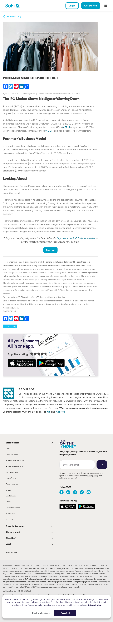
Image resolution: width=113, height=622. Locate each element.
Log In (72, 5)
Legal (8, 544)
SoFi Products (12, 443)
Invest (8, 490)
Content (7, 326)
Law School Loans (13, 507)
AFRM (66, 127)
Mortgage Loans (12, 472)
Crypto (8, 502)
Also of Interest (13, 532)
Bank (8, 449)
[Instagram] (82, 492)
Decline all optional (41, 613)
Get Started (90, 5)
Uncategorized (29, 93)
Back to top (11, 552)
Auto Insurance (12, 484)
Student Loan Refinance (15, 460)
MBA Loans (10, 513)
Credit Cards (11, 496)
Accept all (65, 613)
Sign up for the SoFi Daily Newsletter (76, 238)
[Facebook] (61, 492)
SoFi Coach (10, 519)
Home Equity (11, 478)
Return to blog (13, 16)
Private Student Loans (14, 466)
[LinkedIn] (68, 492)
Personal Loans (12, 454)
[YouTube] (89, 492)
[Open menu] (106, 5)
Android (60, 411)
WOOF (49, 130)
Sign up (50, 249)
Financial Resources (15, 526)
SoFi (7, 93)
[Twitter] (75, 492)
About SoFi (11, 538)
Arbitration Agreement (68, 478)
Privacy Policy (92, 475)
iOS (48, 411)
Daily (14, 326)
